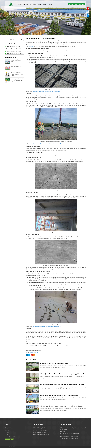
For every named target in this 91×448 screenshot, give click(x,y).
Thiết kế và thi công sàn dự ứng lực (14, 53)
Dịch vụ (34, 4)
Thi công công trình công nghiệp (13, 49)
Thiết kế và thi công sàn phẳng (13, 51)
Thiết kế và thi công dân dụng (13, 46)
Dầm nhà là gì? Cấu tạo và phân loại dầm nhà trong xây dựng (47, 326)
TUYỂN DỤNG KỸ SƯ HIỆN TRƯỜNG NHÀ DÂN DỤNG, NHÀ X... (17, 80)
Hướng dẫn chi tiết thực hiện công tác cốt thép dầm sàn (46, 91)
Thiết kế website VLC (11, 446)
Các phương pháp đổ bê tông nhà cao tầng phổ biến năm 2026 (59, 395)
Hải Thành (31, 46)
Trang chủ (22, 4)
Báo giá (81, 4)
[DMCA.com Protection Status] (9, 439)
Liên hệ (50, 4)
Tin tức (40, 4)
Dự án (44, 4)
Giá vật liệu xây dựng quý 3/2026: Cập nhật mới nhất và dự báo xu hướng (62, 384)
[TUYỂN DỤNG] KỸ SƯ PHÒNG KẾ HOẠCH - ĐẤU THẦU (17, 74)
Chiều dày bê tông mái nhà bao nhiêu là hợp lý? (54, 363)
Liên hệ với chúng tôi (10, 437)
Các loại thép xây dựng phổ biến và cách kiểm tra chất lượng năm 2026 (61, 406)
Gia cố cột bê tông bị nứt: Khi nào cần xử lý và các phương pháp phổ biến (62, 374)
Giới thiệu (28, 4)
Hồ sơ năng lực (72, 4)
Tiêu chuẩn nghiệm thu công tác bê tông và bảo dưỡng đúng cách (49, 143)
